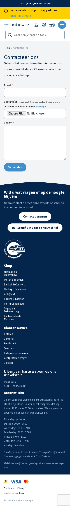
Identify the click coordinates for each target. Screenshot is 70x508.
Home (7, 48)
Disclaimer (9, 488)
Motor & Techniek (14, 279)
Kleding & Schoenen (15, 289)
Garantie (9, 338)
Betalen (8, 334)
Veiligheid (9, 294)
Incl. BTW (18, 24)
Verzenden (15, 167)
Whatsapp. (24, 75)
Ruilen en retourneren (16, 353)
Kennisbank (10, 343)
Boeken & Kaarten (14, 298)
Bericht (8, 122)
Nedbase (20, 493)
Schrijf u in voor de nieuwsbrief (37, 227)
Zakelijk (8, 362)
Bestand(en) (32, 104)
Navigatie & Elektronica (10, 273)
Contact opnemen (35, 216)
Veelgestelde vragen (15, 358)
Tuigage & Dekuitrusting (11, 310)
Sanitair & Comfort (14, 284)
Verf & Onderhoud (14, 303)
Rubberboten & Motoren (12, 318)
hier (6, 467)
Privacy (20, 488)
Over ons (9, 348)
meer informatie (21, 15)
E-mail (7, 85)
